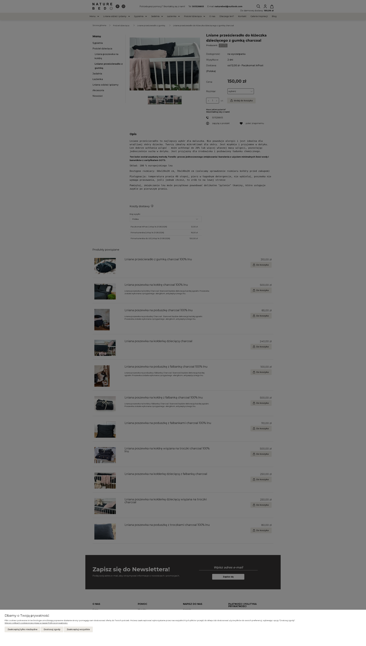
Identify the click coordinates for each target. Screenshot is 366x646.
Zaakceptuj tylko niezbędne (22, 629)
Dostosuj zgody (52, 629)
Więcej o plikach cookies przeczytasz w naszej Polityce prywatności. (36, 623)
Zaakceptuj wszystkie (78, 629)
